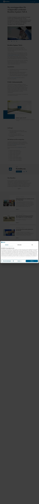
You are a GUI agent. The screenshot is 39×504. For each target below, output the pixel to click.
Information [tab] (19, 244)
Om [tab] (32, 244)
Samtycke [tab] (6, 244)
